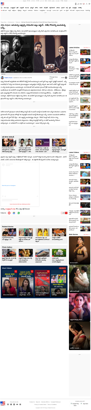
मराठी (37, 0)
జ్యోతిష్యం (19, 10)
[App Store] (85, 405)
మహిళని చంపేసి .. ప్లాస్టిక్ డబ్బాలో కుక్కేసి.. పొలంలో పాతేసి (25, 294)
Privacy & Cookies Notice (40, 404)
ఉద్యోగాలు (14, 10)
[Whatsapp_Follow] (18, 213)
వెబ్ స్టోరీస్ (46, 7)
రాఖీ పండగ (4, 10)
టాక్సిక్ (9, 10)
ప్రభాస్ (61, 10)
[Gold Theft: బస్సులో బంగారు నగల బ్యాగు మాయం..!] (42, 283)
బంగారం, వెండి (55, 10)
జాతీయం (58, 7)
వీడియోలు (36, 10)
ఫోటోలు (36, 7)
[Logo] (2, 3)
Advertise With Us (45, 402)
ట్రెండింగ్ (62, 7)
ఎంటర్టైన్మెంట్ (12, 7)
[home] (1, 7)
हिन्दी (28, 0)
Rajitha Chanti (8, 77)
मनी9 (62, 0)
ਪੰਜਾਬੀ (49, 0)
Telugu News (3, 22)
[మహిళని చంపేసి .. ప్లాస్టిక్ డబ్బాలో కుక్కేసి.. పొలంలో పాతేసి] (25, 283)
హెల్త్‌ (67, 7)
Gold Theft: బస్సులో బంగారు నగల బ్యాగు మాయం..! (42, 293)
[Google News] (20, 404)
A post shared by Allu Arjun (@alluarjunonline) (20, 204)
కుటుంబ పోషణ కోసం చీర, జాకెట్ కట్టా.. (57, 293)
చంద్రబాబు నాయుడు (80, 10)
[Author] (2, 77)
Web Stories (73, 234)
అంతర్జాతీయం (42, 10)
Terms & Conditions (52, 404)
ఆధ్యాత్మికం (74, 7)
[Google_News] (14, 213)
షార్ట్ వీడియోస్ (52, 7)
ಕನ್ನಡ (33, 0)
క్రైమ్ (70, 7)
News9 (24, 0)
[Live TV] (83, 4)
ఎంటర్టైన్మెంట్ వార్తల (10, 209)
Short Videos (7, 268)
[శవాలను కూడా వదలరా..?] (9, 283)
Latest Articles (74, 47)
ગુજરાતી (42, 0)
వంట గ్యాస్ (49, 10)
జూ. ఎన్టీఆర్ (66, 10)
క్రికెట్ (17, 7)
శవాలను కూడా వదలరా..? (8, 294)
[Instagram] (14, 404)
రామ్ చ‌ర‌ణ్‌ (72, 10)
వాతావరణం (30, 10)
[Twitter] (11, 404)
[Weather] (78, 4)
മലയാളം (57, 0)
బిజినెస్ (41, 7)
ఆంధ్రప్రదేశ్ (22, 7)
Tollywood (17, 22)
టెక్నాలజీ (24, 10)
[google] (54, 77)
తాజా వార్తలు (6, 7)
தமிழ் (53, 0)
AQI (81, 3)
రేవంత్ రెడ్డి (88, 10)
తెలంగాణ (27, 7)
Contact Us (32, 402)
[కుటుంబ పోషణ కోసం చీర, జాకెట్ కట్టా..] (58, 283)
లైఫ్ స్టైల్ (32, 7)
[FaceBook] (8, 404)
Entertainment (11, 22)
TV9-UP (65, 0)
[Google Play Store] (75, 405)
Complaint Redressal (55, 402)
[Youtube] (9, 213)
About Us (38, 402)
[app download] (75, 4)
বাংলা (46, 0)
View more (62, 268)
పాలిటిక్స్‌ (80, 7)
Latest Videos (74, 152)
